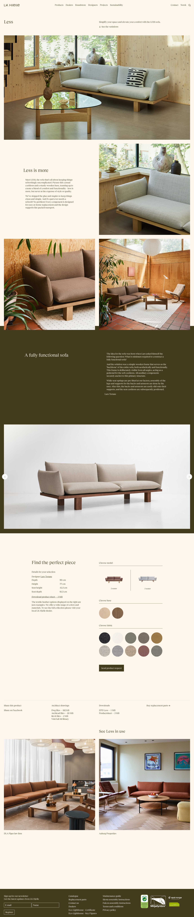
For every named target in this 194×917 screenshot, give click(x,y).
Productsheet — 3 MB (109, 713)
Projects (104, 5)
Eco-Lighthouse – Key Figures (83, 913)
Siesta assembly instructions (116, 899)
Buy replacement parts (158, 705)
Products (59, 5)
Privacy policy (109, 910)
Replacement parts (77, 899)
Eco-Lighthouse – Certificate (82, 910)
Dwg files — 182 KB (60, 710)
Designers (93, 5)
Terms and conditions (113, 906)
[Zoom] (109, 608)
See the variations (109, 26)
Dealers (69, 5)
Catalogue (73, 896)
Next (189, 477)
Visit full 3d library (60, 719)
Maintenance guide (112, 896)
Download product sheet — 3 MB (47, 597)
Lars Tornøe (110, 394)
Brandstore (80, 5)
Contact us (74, 903)
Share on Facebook (13, 710)
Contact (174, 5)
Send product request (111, 668)
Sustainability (116, 5)
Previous (5, 477)
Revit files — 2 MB (59, 716)
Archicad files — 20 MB (62, 713)
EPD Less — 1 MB (107, 710)
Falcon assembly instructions (117, 903)
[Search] (189, 5)
